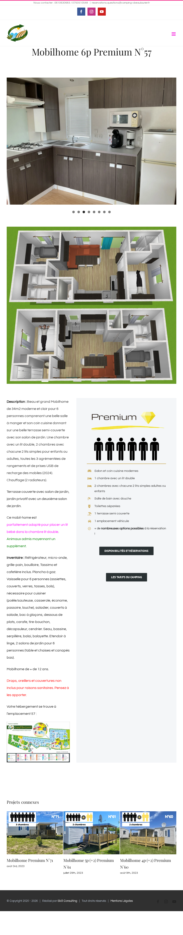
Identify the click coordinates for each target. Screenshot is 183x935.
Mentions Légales (121, 900)
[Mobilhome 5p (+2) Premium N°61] (148, 813)
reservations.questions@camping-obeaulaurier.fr (121, 2)
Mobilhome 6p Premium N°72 (33, 860)
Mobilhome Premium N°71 (86, 860)
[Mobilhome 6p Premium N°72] (35, 813)
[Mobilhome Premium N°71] (91, 813)
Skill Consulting (67, 900)
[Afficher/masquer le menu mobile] (174, 34)
